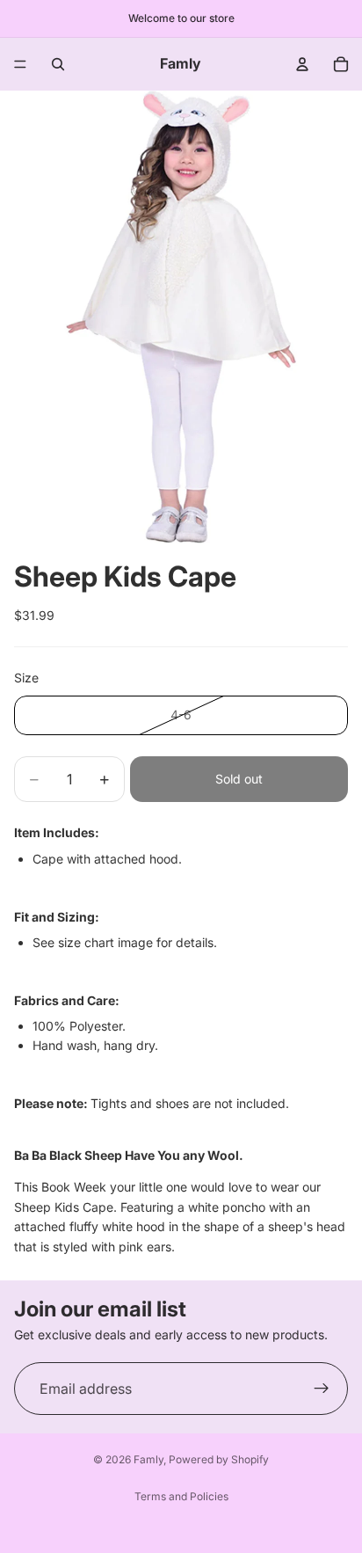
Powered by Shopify (219, 1459)
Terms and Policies (181, 1496)
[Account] (302, 64)
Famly (148, 1459)
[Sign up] (321, 1388)
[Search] (58, 64)
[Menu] (20, 64)
